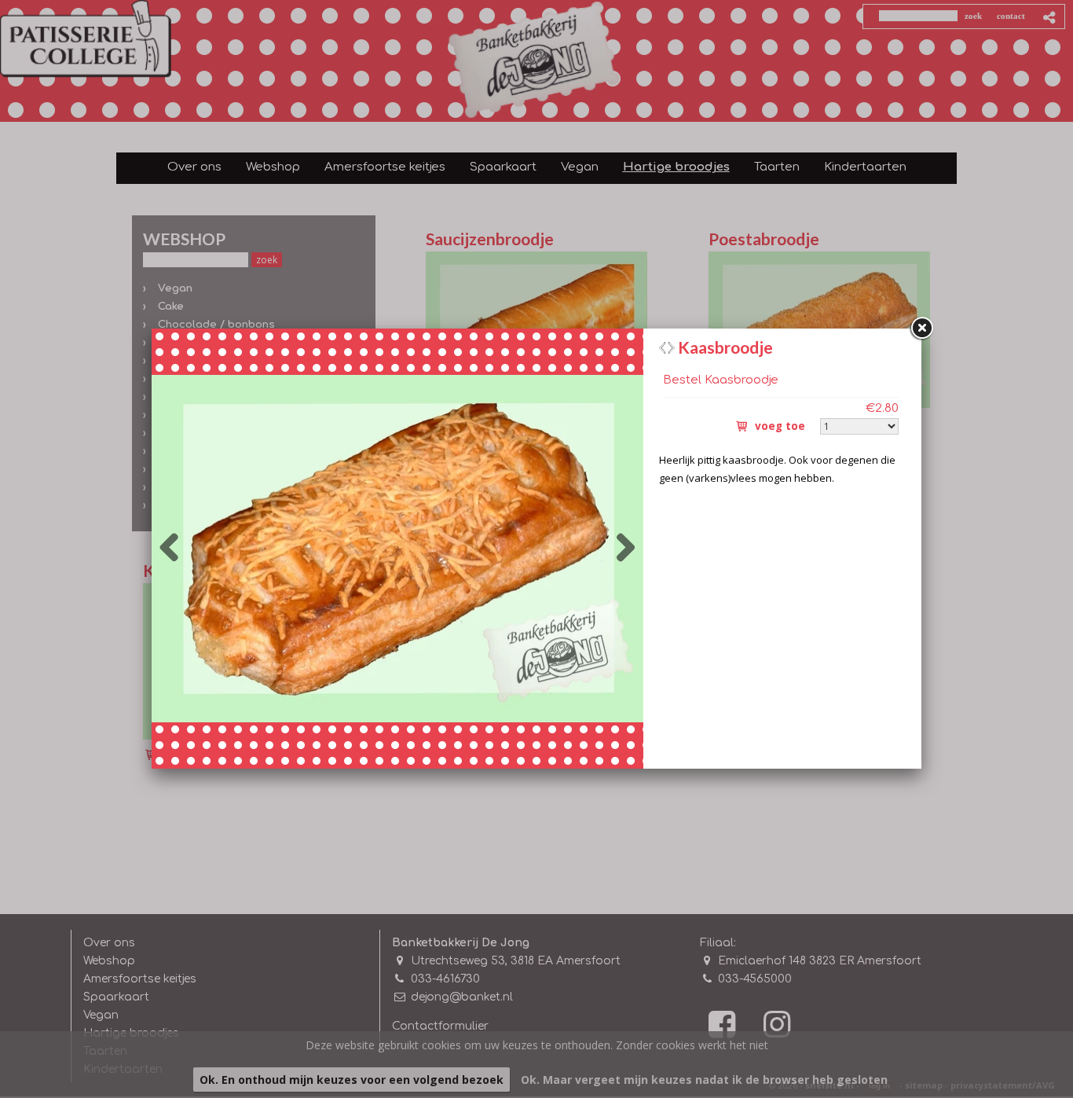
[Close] (921, 328)
